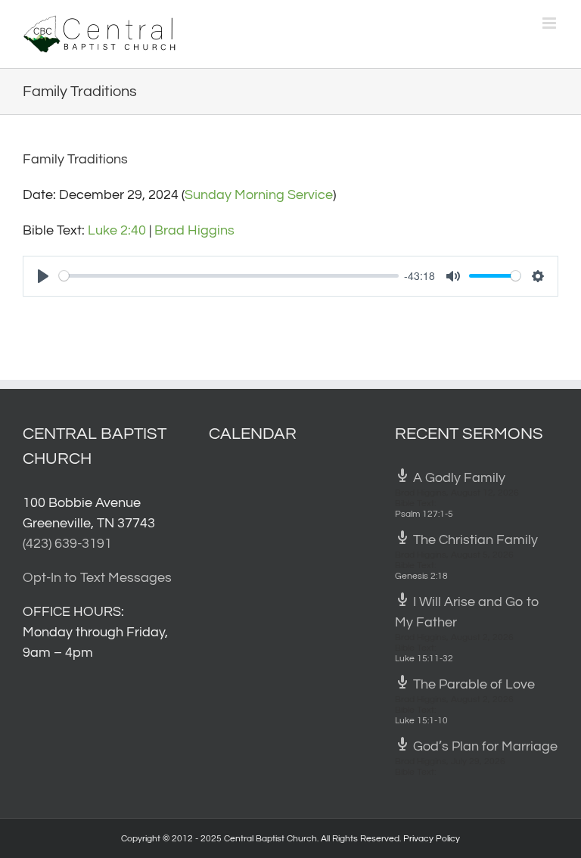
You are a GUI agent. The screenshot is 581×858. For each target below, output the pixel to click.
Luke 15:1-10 (421, 721)
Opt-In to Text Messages (97, 577)
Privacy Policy (431, 839)
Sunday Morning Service (259, 195)
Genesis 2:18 (421, 576)
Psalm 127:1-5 (424, 514)
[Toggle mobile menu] (550, 23)
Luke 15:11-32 (424, 659)
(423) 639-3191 (67, 543)
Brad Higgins (194, 230)
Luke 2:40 (117, 230)
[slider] (229, 276)
